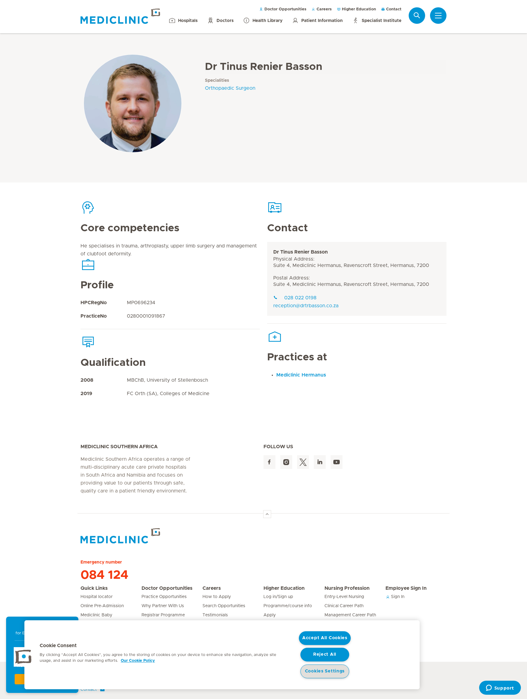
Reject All (324, 654)
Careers (323, 9)
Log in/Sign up (278, 597)
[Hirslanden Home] (134, 535)
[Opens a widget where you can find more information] (500, 688)
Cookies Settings (325, 671)
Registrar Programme (163, 615)
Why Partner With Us (163, 606)
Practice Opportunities (164, 597)
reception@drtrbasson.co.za (306, 305)
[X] (303, 462)
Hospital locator (97, 597)
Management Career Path (350, 615)
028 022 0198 (300, 297)
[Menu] (438, 15)
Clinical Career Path (344, 606)
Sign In (397, 597)
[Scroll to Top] (267, 514)
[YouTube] (336, 462)
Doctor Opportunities (285, 9)
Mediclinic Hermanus (301, 375)
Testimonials (215, 615)
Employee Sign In (406, 588)
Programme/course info (288, 606)
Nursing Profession (347, 588)
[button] (23, 657)
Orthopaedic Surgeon (230, 88)
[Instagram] (286, 462)
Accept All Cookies (324, 638)
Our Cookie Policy (138, 661)
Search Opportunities (224, 606)
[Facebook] (269, 462)
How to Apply (217, 597)
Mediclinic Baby (96, 615)
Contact (393, 9)
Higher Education (358, 9)
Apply (270, 615)
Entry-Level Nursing (344, 597)
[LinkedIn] (320, 462)
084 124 (104, 575)
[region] (222, 654)
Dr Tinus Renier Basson (300, 252)
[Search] (417, 15)
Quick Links (94, 588)
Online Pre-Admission (102, 606)
